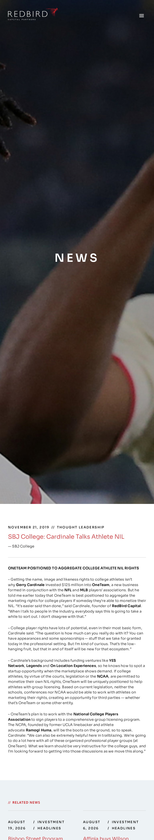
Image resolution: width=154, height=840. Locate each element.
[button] (141, 15)
